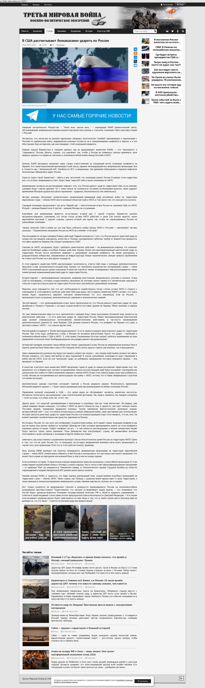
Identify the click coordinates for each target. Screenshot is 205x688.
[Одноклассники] (135, 53)
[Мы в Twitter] (172, 31)
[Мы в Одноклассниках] (177, 31)
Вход (182, 4)
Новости (24, 31)
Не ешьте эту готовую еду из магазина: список (166, 86)
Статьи (49, 31)
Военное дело (58, 564)
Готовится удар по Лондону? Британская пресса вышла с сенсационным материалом (91, 606)
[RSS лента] (183, 31)
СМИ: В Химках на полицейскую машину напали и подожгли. (166, 48)
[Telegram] (135, 65)
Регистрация (168, 4)
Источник (60, 45)
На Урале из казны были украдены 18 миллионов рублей (166, 78)
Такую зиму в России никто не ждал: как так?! (166, 63)
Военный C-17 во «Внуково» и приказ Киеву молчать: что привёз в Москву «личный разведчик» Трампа (88, 558)
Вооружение (76, 31)
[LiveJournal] (135, 61)
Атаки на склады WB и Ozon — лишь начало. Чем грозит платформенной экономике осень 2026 (82, 653)
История (89, 31)
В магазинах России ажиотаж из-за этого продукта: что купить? (166, 41)
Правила (36, 5)
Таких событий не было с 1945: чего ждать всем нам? (166, 101)
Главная (24, 5)
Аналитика (37, 31)
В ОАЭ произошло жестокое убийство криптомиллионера (166, 93)
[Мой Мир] (135, 57)
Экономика (61, 31)
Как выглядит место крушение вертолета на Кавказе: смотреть (166, 71)
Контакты (48, 5)
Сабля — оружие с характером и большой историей (80, 628)
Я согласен (143, 681)
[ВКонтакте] (135, 49)
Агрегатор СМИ (103, 31)
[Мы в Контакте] (167, 31)
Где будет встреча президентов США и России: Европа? (166, 56)
